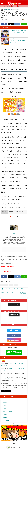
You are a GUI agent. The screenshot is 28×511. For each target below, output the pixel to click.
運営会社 (5, 417)
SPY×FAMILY (7, 9)
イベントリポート (21, 6)
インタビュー (14, 6)
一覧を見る (5, 391)
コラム (13, 9)
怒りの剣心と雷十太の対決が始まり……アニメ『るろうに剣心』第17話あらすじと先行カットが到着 (14, 293)
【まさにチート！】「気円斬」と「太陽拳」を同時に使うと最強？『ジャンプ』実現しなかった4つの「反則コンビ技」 (13, 289)
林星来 (26, 19)
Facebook (5, 402)
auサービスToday (18, 378)
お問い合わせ (6, 420)
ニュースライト (8, 378)
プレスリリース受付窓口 (8, 411)
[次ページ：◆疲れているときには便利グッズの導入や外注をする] (14, 213)
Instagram (5, 405)
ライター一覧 (6, 408)
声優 (7, 6)
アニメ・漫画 (3, 6)
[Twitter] (14, 250)
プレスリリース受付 (14, 304)
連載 (26, 6)
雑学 (10, 6)
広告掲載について (14, 314)
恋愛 (17, 9)
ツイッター (5, 399)
